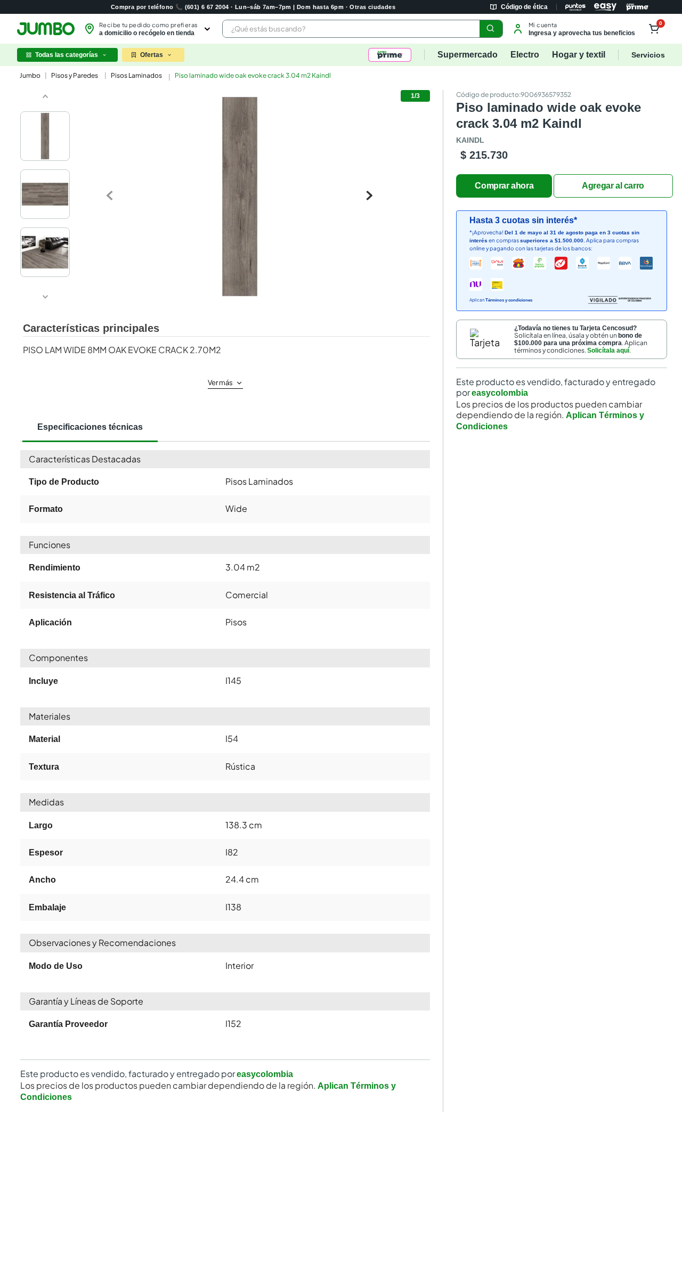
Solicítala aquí (608, 350)
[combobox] (362, 29)
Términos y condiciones (508, 300)
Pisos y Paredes (74, 75)
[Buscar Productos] (490, 29)
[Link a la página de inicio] (29, 75)
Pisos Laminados (136, 75)
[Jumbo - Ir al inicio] (46, 28)
